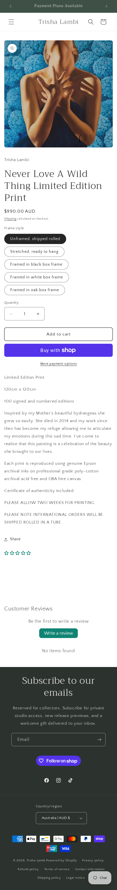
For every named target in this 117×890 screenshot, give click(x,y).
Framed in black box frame (36, 264)
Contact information (90, 869)
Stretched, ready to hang (34, 251)
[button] (11, 22)
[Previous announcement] (10, 6)
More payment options (58, 364)
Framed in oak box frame (34, 290)
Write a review (58, 633)
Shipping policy (49, 877)
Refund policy (28, 869)
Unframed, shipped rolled (35, 239)
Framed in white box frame (36, 277)
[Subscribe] (99, 739)
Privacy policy (93, 860)
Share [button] (15, 539)
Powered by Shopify (61, 860)
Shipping (10, 218)
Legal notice (75, 877)
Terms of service (57, 869)
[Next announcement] (106, 6)
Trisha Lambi (36, 860)
